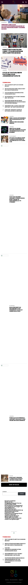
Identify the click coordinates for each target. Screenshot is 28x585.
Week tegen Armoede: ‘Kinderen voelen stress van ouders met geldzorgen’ (13, 518)
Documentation (14, 579)
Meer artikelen (14, 485)
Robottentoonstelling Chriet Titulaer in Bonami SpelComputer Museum (13, 515)
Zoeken (5, 491)
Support (21, 579)
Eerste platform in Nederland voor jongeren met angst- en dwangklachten (13, 507)
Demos (7, 579)
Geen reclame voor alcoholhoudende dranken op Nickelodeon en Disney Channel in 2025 (14, 510)
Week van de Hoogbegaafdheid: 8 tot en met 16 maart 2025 (13, 503)
